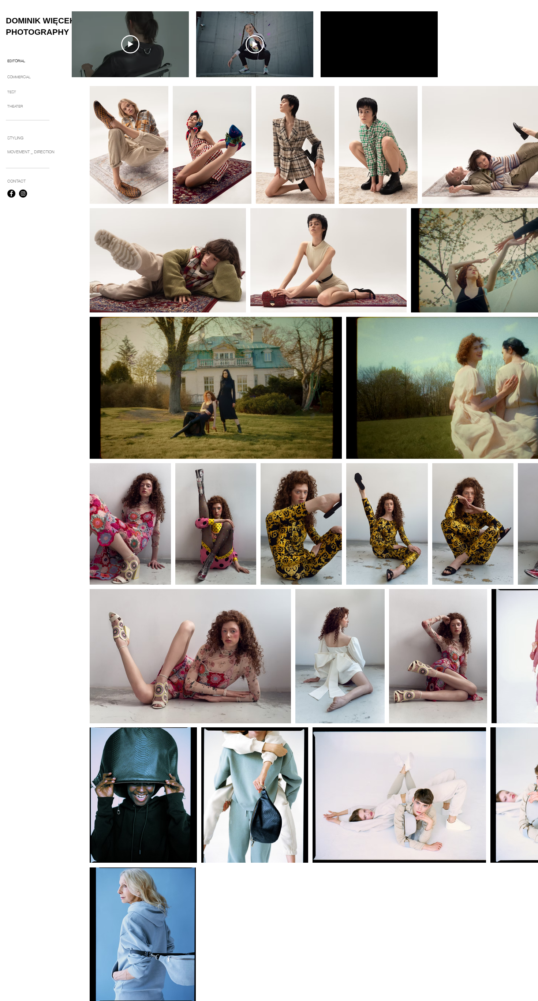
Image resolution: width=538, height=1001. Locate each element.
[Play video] (130, 44)
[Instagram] (23, 194)
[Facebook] (11, 194)
